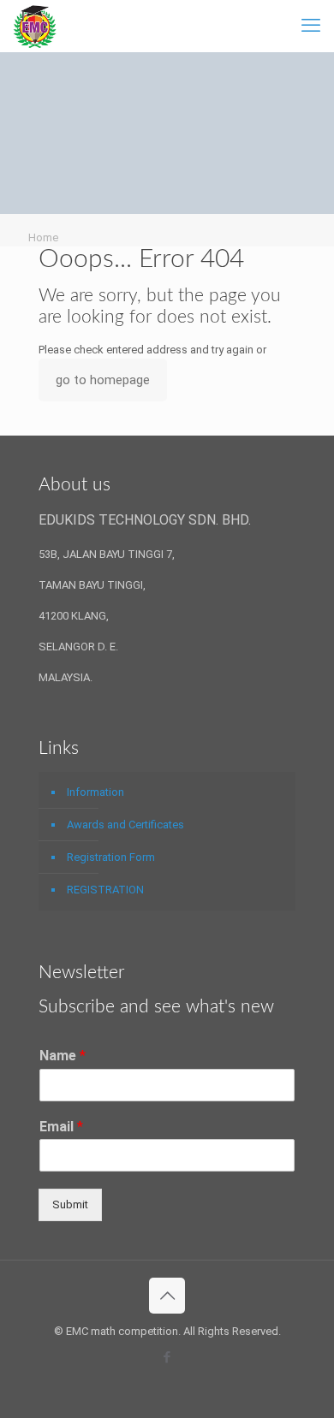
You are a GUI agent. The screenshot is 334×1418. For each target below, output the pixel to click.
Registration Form (111, 857)
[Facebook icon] (167, 1357)
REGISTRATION (105, 889)
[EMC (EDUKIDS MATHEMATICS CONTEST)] (35, 25)
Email (61, 1126)
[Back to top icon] (167, 1296)
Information (95, 792)
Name (62, 1055)
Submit (70, 1204)
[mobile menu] (310, 25)
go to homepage (103, 380)
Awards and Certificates (125, 824)
